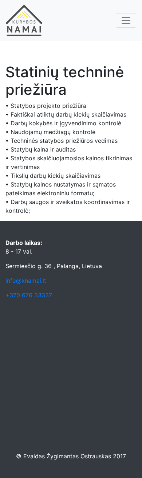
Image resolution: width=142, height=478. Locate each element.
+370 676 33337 (28, 295)
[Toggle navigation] (126, 20)
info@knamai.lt (25, 280)
